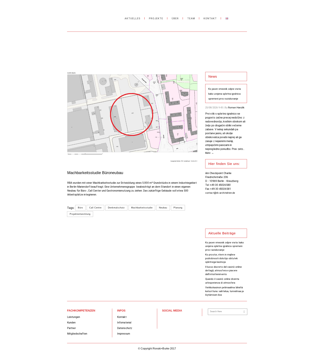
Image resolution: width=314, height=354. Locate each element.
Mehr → (209, 153)
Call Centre (95, 207)
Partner (71, 328)
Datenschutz (124, 328)
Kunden (71, 322)
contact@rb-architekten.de (220, 192)
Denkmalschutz (116, 207)
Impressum (123, 333)
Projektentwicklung (80, 214)
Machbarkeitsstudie (142, 207)
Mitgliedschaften (77, 333)
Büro (80, 207)
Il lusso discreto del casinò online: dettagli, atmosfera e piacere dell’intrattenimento (223, 270)
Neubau (163, 207)
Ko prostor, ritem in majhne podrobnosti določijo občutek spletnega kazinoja (221, 258)
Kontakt (122, 317)
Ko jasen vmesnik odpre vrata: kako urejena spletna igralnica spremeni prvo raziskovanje (224, 93)
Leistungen (73, 317)
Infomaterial (124, 322)
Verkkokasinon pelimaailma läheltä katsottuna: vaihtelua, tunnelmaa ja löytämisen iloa (224, 291)
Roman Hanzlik (236, 107)
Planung (178, 207)
